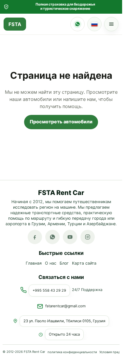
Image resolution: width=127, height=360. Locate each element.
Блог (64, 263)
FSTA (14, 24)
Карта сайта (84, 263)
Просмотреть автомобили (61, 122)
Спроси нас (77, 24)
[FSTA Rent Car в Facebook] (35, 237)
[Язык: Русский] (94, 24)
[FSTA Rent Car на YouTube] (70, 237)
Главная (34, 263)
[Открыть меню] (111, 24)
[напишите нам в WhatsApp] (52, 237)
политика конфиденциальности (72, 351)
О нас (50, 263)
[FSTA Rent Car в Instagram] (87, 237)
